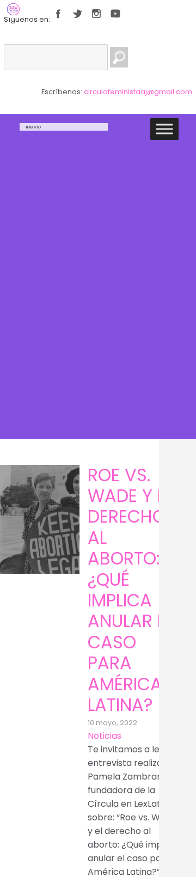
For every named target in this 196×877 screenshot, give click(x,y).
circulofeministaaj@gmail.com (138, 91)
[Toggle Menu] (164, 129)
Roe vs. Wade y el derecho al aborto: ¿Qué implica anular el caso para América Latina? (130, 590)
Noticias (104, 735)
